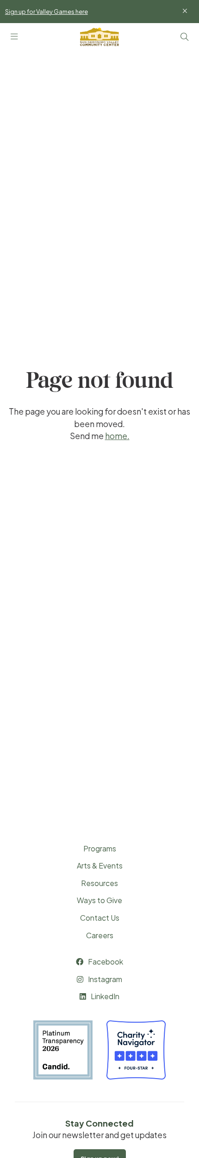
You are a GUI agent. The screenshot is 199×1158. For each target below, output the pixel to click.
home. (117, 436)
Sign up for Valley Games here (46, 12)
